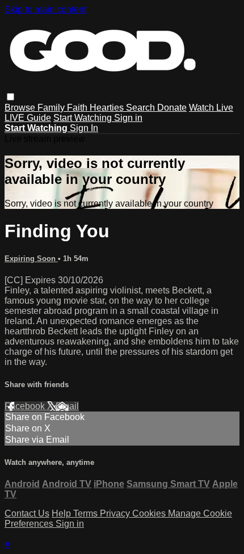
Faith (78, 107)
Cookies (150, 513)
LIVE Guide (28, 118)
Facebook (26, 406)
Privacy (116, 513)
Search (141, 107)
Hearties (108, 107)
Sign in (128, 118)
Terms (86, 513)
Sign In (84, 128)
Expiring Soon (31, 258)
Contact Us (27, 513)
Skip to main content (45, 9)
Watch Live (211, 107)
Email (67, 406)
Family (52, 107)
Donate (172, 107)
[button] (10, 96)
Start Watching (83, 118)
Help (62, 513)
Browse (21, 107)
